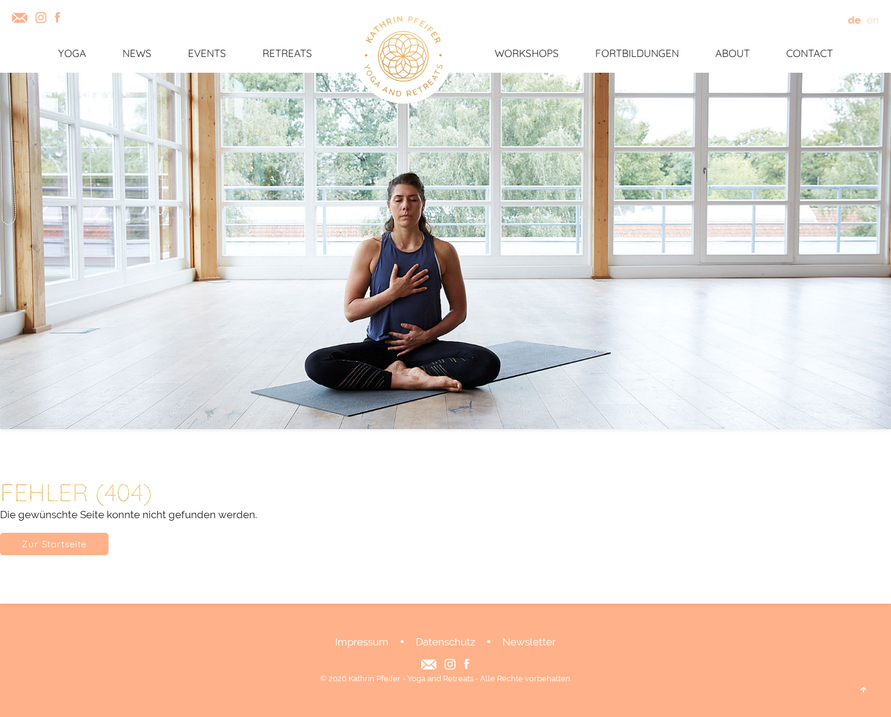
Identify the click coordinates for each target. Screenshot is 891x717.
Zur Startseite (54, 544)
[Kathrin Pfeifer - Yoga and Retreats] (403, 56)
